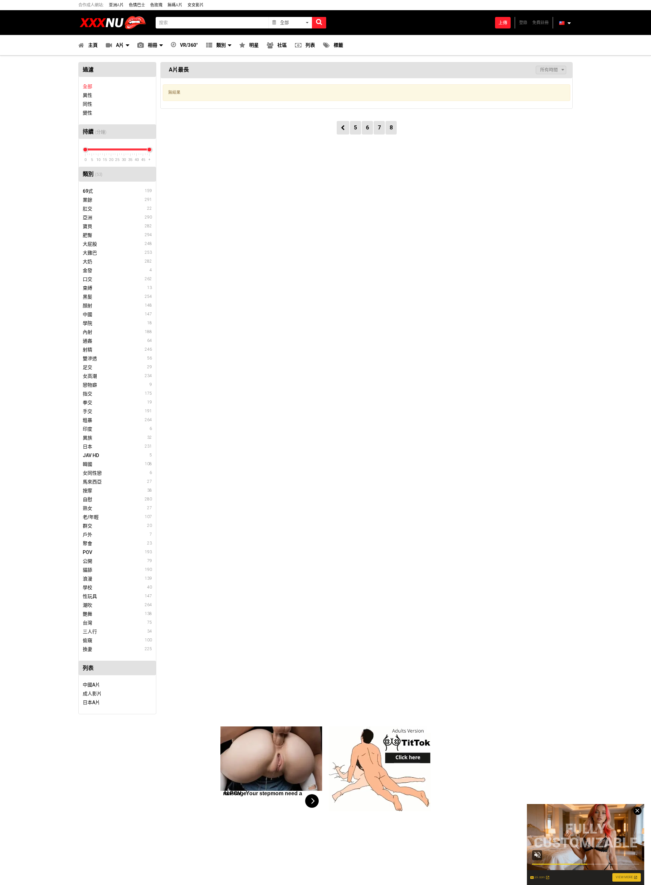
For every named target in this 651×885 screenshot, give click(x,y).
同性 (87, 104)
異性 (87, 95)
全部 (87, 86)
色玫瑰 (156, 5)
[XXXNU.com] (115, 22)
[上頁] (343, 128)
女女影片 (196, 5)
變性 (87, 113)
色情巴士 (137, 5)
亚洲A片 (116, 5)
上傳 (502, 22)
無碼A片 (174, 5)
